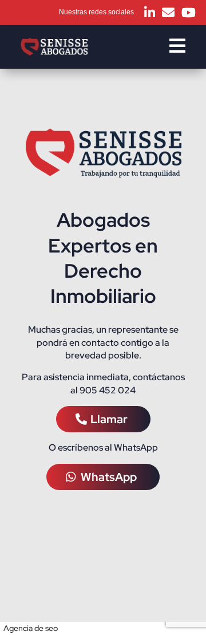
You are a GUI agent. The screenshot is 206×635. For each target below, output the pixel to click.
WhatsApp (109, 477)
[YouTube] (188, 12)
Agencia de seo (30, 628)
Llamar (109, 419)
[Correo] (168, 12)
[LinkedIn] (149, 12)
